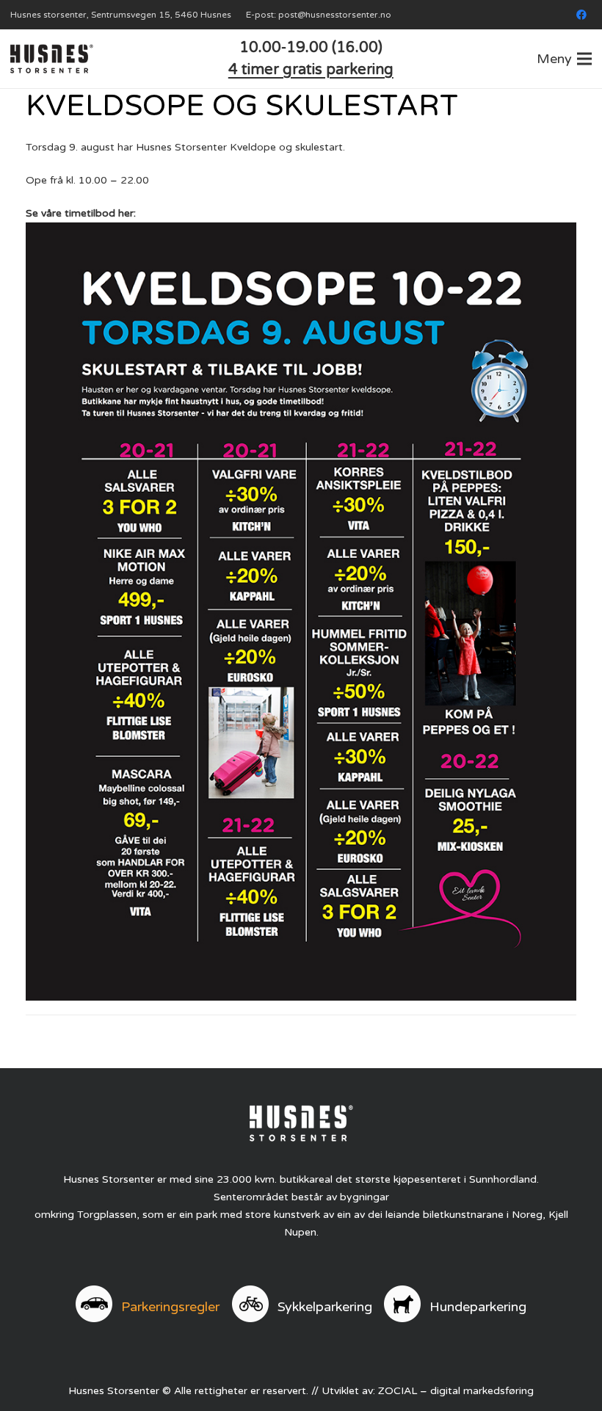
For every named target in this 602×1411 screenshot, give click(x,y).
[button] (564, 58)
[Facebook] (581, 14)
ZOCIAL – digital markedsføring (456, 1391)
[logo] (51, 58)
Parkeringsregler (170, 1307)
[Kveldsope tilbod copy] (301, 611)
